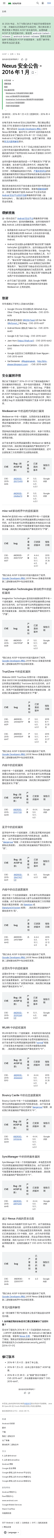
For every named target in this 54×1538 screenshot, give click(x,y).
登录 (49, 3)
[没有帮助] (26, 59)
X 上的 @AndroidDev (11, 1460)
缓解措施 (42, 189)
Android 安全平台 (25, 218)
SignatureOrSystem (11, 907)
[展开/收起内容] (13, 80)
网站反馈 (7, 1527)
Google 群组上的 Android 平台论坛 (16, 1472)
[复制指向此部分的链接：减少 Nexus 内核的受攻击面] (36, 1218)
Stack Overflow (8, 1509)
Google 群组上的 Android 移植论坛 (16, 1481)
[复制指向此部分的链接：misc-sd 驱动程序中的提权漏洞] (41, 511)
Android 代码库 (8, 1423)
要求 (4, 1428)
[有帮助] (22, 59)
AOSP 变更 (14, 42)
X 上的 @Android (9, 1455)
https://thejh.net (25, 340)
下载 (4, 1432)
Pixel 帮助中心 (8, 1496)
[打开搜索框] (37, 3)
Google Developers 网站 (29, 129)
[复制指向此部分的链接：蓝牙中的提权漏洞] (25, 827)
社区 (17, 1523)
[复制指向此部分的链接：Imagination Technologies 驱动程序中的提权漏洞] (12, 593)
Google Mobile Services (12, 1504)
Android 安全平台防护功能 (14, 195)
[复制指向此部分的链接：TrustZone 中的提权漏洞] (33, 671)
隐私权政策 (42, 1523)
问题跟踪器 (6, 1513)
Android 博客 (7, 1464)
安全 (18, 54)
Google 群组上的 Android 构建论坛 (16, 1477)
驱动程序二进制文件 (10, 1444)
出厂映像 (5, 1440)
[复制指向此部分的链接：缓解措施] (17, 213)
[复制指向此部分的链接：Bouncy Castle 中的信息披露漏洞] (43, 1095)
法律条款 (25, 1523)
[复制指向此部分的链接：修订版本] (17, 1357)
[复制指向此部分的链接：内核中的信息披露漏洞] (30, 889)
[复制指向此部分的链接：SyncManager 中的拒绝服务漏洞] (42, 1156)
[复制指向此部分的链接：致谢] (11, 298)
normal (40, 1042)
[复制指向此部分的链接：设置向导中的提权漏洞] (30, 968)
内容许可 (27, 1403)
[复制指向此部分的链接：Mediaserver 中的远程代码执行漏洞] (46, 411)
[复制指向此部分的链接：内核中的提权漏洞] (25, 765)
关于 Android (7, 1523)
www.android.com (10, 1500)
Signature (28, 904)
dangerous (8, 842)
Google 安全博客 (9, 1468)
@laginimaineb (28, 361)
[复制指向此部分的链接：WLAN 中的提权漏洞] (28, 1027)
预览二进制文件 (8, 1436)
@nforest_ (13, 323)
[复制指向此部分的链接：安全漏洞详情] (23, 375)
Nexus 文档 (24, 1336)
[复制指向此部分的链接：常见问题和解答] (22, 1307)
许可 (34, 1523)
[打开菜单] (4, 3)
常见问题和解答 (11, 141)
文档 (4, 11)
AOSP (4, 54)
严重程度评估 (40, 171)
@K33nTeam (29, 320)
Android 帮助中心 (9, 1492)
